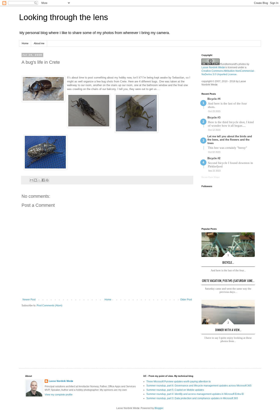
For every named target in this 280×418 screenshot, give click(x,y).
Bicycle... (228, 262)
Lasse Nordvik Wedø (213, 67)
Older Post (186, 299)
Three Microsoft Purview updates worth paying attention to (178, 381)
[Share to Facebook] (43, 180)
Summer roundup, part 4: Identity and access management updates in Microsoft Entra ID (195, 394)
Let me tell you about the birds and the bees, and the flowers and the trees (229, 140)
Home (25, 43)
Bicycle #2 (213, 158)
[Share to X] (39, 180)
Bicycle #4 (213, 98)
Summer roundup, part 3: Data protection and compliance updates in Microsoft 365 (192, 398)
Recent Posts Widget (210, 177)
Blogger (159, 408)
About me (39, 43)
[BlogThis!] (35, 180)
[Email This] (32, 180)
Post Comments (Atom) (49, 305)
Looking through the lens (63, 17)
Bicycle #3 (213, 117)
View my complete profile (59, 394)
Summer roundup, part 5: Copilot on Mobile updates (175, 389)
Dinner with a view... (228, 329)
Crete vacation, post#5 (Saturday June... (228, 280)
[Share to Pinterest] (47, 180)
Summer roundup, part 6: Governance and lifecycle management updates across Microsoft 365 (199, 385)
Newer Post (29, 299)
